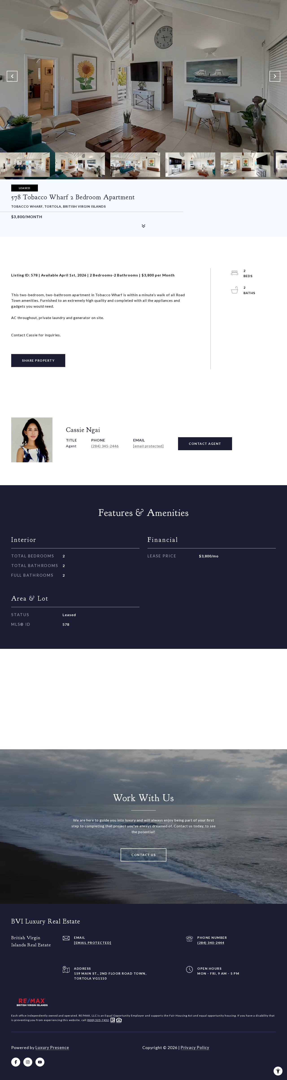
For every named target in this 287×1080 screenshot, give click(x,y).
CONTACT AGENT (205, 443)
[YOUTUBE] (39, 1062)
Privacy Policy (195, 1047)
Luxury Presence (52, 1047)
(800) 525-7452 (98, 1020)
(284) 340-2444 (210, 943)
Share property (38, 360)
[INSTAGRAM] (27, 1062)
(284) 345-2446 (105, 446)
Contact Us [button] (143, 855)
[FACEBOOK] (15, 1062)
